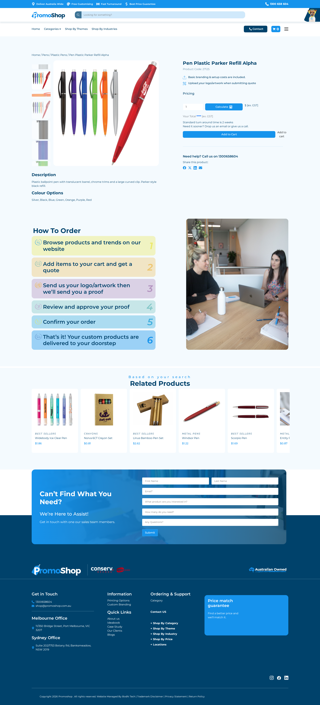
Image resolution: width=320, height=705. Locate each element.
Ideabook (113, 622)
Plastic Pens (59, 55)
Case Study (114, 626)
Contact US (158, 611)
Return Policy (197, 696)
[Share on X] (190, 168)
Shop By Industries (104, 29)
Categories (51, 29)
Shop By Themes (76, 29)
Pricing (188, 93)
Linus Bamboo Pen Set (148, 438)
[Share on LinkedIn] (195, 168)
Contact (257, 29)
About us (113, 618)
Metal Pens (191, 433)
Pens (45, 55)
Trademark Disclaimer (150, 696)
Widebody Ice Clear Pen (51, 438)
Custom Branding (119, 604)
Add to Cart (229, 134)
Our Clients (114, 630)
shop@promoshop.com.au (53, 605)
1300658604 (44, 601)
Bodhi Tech (128, 696)
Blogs (111, 634)
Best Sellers (45, 433)
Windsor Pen (190, 438)
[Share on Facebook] (184, 168)
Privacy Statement (176, 696)
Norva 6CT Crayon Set (98, 438)
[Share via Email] (200, 168)
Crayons (91, 433)
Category (156, 600)
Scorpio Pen (239, 438)
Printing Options (118, 600)
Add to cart (281, 134)
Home (36, 29)
